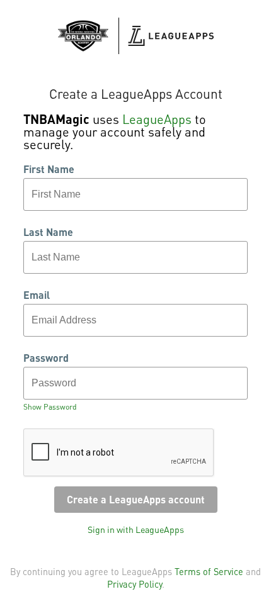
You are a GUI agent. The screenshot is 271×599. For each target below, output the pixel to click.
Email (36, 295)
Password (46, 358)
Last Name (48, 232)
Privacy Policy (134, 584)
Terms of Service (209, 571)
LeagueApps (157, 119)
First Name (48, 169)
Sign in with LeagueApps (136, 529)
